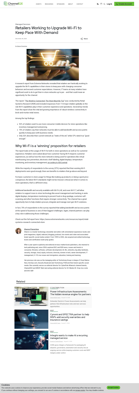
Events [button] (38, 4)
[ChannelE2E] (13, 4)
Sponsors (61, 4)
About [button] (70, 4)
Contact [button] (80, 4)
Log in (109, 4)
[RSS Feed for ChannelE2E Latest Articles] (98, 4)
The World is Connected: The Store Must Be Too (44, 101)
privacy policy (80, 390)
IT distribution (57, 288)
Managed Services (22, 24)
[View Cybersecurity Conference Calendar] (101, 4)
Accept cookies (113, 387)
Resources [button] (49, 4)
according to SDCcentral (57, 162)
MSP (52, 311)
